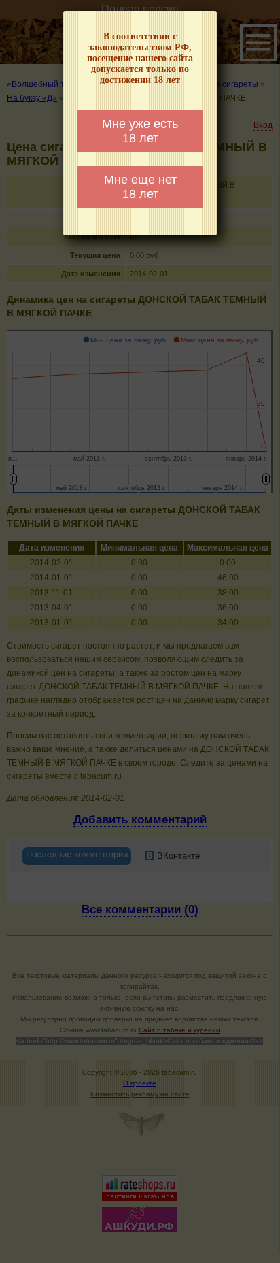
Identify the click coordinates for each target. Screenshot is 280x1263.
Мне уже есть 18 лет (140, 131)
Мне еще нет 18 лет (140, 187)
